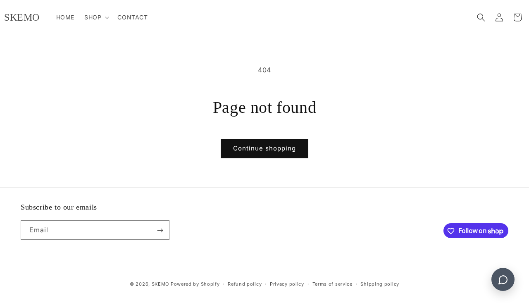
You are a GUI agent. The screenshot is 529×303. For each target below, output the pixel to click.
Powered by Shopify (195, 284)
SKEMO (160, 284)
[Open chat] (503, 279)
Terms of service (332, 283)
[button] (95, 17)
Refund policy (245, 283)
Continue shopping (264, 148)
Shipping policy (379, 283)
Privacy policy (287, 283)
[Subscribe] (160, 230)
